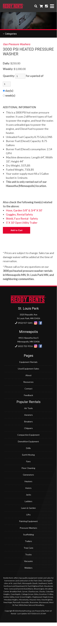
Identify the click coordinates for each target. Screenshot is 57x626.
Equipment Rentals (28, 362)
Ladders (28, 501)
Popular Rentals (28, 402)
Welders (28, 567)
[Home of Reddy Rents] (28, 302)
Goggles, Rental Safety (19, 214)
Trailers (28, 541)
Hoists (28, 488)
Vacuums (28, 561)
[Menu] (52, 6)
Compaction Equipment (28, 435)
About (28, 375)
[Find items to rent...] (35, 6)
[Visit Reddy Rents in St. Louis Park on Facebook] (40, 323)
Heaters (28, 481)
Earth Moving (28, 454)
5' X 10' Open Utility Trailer (21, 222)
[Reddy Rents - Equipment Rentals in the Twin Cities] (13, 7)
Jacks (28, 494)
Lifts (28, 514)
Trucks (28, 554)
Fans (28, 461)
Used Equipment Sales (28, 368)
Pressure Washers (28, 528)
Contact (28, 388)
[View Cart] (41, 6)
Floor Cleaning (28, 468)
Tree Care (28, 548)
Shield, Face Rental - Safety (22, 218)
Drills (28, 448)
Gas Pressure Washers (16, 44)
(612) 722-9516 (25, 346)
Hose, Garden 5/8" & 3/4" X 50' (24, 210)
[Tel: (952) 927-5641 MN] (46, 6)
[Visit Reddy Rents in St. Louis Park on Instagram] (35, 323)
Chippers (28, 428)
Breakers (28, 421)
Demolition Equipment (28, 441)
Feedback (28, 395)
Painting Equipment (28, 521)
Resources (28, 382)
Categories (10, 33)
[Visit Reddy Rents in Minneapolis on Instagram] (35, 346)
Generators (28, 474)
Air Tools (28, 408)
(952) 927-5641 (25, 323)
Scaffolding (28, 534)
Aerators (28, 415)
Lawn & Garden (28, 508)
